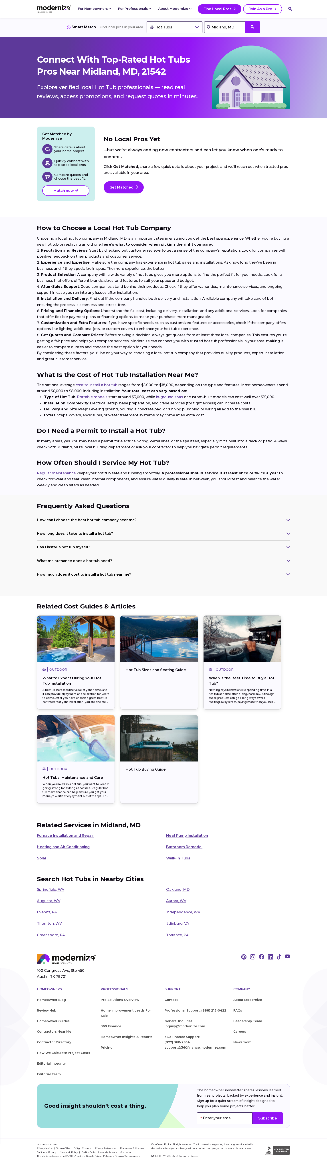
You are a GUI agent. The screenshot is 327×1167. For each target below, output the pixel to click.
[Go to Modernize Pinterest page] (243, 957)
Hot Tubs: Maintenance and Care (72, 777)
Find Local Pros (218, 9)
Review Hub (46, 1010)
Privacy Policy (102, 1156)
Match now (64, 191)
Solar (41, 858)
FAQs (237, 1010)
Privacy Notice (45, 1148)
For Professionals (133, 8)
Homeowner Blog (51, 1000)
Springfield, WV (50, 889)
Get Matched (121, 187)
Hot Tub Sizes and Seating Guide (156, 670)
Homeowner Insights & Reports (127, 1037)
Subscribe (267, 1118)
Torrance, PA (177, 935)
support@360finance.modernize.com (195, 1048)
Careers (239, 1032)
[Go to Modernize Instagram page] (252, 957)
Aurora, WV (176, 901)
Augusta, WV (48, 901)
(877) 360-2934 (177, 1042)
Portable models (92, 397)
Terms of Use (63, 1148)
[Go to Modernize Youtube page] (287, 957)
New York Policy (69, 1152)
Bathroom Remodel (184, 847)
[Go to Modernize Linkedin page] (270, 957)
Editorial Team (49, 1074)
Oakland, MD (178, 889)
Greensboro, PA (51, 935)
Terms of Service (124, 1156)
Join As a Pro (260, 9)
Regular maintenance (56, 473)
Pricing (107, 1048)
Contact (171, 1000)
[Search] (290, 8)
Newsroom (242, 1042)
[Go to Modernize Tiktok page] (279, 957)
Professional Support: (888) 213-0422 (195, 1010)
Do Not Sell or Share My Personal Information (106, 1152)
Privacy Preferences (106, 1148)
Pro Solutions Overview (120, 1000)
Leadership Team (247, 1021)
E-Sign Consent (83, 1148)
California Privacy (47, 1152)
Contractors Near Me (54, 1032)
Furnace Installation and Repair (65, 835)
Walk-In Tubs (178, 858)
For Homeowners (93, 8)
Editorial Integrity (51, 1064)
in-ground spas (169, 397)
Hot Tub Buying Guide (146, 769)
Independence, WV (183, 912)
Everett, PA (47, 912)
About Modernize (173, 8)
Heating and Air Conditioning (63, 847)
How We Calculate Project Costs (63, 1053)
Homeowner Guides (53, 1021)
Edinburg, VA (177, 923)
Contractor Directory (54, 1042)
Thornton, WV (49, 923)
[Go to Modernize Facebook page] (261, 957)
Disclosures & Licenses (132, 1148)
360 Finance (111, 1026)
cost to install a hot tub (96, 385)
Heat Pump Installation (187, 835)
